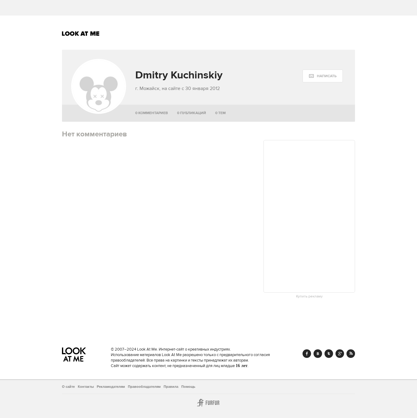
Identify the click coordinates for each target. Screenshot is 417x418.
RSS (350, 353)
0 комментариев (151, 113)
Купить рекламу (309, 296)
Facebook (307, 353)
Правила (171, 386)
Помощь (188, 386)
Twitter (329, 353)
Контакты (86, 386)
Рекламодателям (111, 386)
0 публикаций (191, 113)
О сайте (68, 386)
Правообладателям (144, 386)
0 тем (220, 113)
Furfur (208, 403)
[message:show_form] (323, 76)
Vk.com (318, 353)
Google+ (339, 353)
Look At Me (81, 33)
